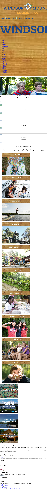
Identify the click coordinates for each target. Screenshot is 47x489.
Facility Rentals (20, 488)
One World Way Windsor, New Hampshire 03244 (4, 485)
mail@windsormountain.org (4, 487)
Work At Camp (16, 488)
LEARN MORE (2, 475)
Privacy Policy (12, 488)
